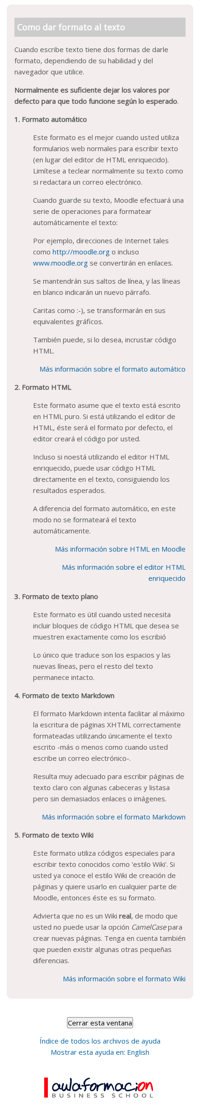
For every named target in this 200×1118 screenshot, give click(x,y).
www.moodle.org (60, 262)
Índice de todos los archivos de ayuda (100, 1040)
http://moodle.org (81, 251)
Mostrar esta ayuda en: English (100, 1052)
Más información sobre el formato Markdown (114, 816)
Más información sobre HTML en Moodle (120, 548)
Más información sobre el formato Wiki (124, 978)
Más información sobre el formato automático (113, 368)
